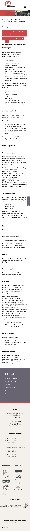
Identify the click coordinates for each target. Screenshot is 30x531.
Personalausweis (10, 381)
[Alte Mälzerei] (11, 505)
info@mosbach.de (16, 421)
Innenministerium (22, 359)
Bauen (7, 394)
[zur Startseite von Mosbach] (8, 4)
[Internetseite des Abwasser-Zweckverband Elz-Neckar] (26, 505)
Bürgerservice (8, 21)
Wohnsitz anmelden (11, 378)
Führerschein (9, 388)
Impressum (6, 520)
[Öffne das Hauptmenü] (25, 7)
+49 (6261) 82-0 (15, 423)
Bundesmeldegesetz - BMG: (10, 337)
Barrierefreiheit (20, 522)
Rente (6, 391)
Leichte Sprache (22, 520)
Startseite (5, 19)
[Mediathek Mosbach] (18, 506)
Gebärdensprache (10, 522)
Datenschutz (13, 520)
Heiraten (7, 384)
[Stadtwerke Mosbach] (3, 506)
